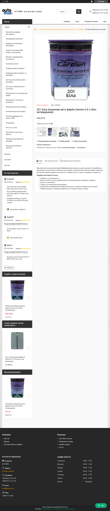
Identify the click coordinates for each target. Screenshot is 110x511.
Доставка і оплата (65, 438)
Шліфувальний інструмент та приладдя (16, 74)
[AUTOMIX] (7, 11)
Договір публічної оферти (13, 444)
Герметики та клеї (12, 64)
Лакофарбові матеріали (14, 39)
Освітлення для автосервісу (16, 111)
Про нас (7, 165)
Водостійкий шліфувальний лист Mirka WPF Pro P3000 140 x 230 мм (18, 194)
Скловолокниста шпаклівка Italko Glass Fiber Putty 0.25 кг (17, 188)
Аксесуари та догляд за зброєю (14, 133)
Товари (6, 27)
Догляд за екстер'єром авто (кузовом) (16, 81)
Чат (102, 505)
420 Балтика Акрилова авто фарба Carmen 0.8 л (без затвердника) (15, 308)
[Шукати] (78, 11)
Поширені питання (91, 21)
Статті (61, 447)
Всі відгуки (8, 267)
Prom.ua (65, 507)
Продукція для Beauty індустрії (13, 147)
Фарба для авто (70, 29)
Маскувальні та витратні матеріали (14, 101)
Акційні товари (64, 444)
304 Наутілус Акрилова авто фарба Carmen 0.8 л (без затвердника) (15, 406)
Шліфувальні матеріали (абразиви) (14, 44)
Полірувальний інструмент (15, 68)
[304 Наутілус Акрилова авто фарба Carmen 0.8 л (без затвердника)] (17, 388)
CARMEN (81, 29)
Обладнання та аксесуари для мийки (16, 94)
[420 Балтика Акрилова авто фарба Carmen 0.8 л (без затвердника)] (17, 290)
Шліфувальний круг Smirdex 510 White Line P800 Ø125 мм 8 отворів (17, 200)
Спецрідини (10, 123)
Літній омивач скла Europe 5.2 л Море (18, 230)
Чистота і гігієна (11, 127)
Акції (77, 21)
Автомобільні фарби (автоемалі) (51, 29)
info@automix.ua (8, 488)
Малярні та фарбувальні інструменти (14, 58)
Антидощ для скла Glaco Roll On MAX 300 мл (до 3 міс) (18, 258)
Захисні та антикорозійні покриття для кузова (14, 51)
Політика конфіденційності (67, 509)
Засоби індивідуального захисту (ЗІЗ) (14, 117)
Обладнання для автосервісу (16, 107)
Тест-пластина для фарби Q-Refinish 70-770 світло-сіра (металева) (15, 359)
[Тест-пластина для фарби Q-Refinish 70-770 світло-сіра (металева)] (17, 341)
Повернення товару (66, 441)
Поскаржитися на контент (50, 509)
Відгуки (6, 441)
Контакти (7, 160)
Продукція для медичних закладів (15, 140)
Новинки (67, 21)
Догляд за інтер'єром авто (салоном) (15, 88)
